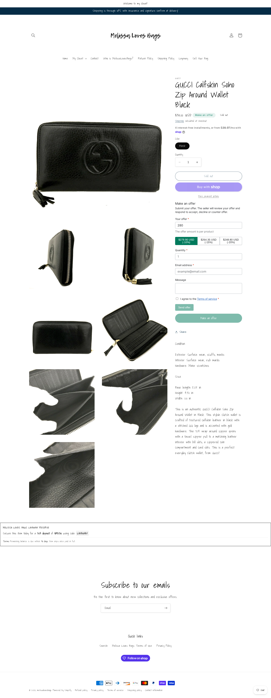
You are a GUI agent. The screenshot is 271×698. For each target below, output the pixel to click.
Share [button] (183, 332)
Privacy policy (97, 690)
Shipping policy (134, 690)
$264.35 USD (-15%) (208, 241)
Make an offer (204, 115)
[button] (33, 35)
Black (184, 146)
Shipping (179, 121)
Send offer (184, 307)
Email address (184, 265)
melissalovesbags (44, 690)
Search (104, 646)
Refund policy (81, 690)
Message (180, 279)
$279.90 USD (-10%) (186, 241)
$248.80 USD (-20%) (231, 241)
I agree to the (199, 298)
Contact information (153, 690)
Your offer (182, 218)
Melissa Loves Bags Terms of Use (132, 646)
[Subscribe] (166, 608)
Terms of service (207, 298)
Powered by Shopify (62, 690)
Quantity (179, 154)
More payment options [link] (208, 196)
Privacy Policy (164, 646)
